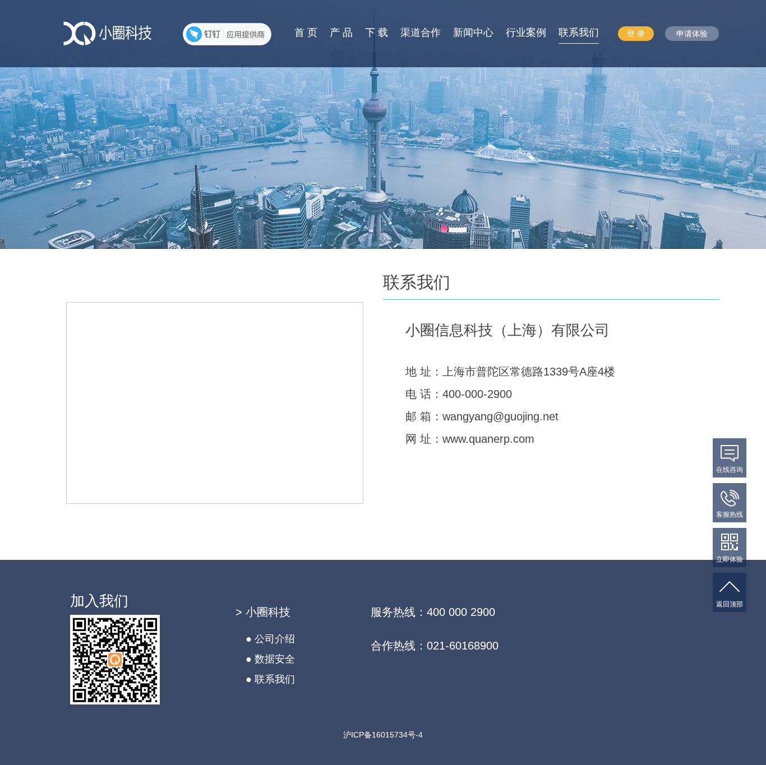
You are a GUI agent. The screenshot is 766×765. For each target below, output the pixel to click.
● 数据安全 (270, 659)
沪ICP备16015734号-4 (383, 734)
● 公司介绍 (270, 639)
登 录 (636, 33)
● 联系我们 (270, 679)
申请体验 (692, 33)
